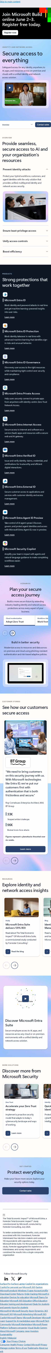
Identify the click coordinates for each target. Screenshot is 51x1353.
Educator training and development (16, 1303)
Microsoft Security (20, 1310)
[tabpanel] (25, 663)
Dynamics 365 (41, 1310)
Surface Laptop (18, 1283)
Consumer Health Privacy (11, 1344)
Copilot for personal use (11, 1287)
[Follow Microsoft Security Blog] (19, 1278)
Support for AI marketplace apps (20, 1320)
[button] (9, 87)
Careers (43, 1327)
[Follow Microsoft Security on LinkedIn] (6, 1278)
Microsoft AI (5, 1310)
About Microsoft (7, 1331)
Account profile (41, 1290)
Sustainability (6, 1334)
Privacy (44, 1344)
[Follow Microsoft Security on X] (13, 1278)
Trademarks (32, 1347)
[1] (4, 1214)
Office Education (39, 1300)
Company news (22, 1331)
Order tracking (31, 1293)
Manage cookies (7, 1347)
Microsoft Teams (14, 1317)
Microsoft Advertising (23, 1314)
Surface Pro (5, 1283)
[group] (25, 787)
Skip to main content (10, 1)
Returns (20, 1293)
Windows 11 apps (26, 1290)
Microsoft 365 (28, 1287)
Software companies (17, 1327)
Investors (34, 1331)
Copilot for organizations (36, 1283)
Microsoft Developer (32, 1317)
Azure (31, 1310)
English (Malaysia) (8, 1337)
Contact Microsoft (32, 1344)
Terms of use (21, 1347)
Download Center (8, 1293)
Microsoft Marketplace (21, 1324)
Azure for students (19, 1307)
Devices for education (19, 1297)
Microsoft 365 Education (20, 1300)
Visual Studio (34, 1327)
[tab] (19, 620)
